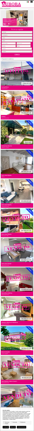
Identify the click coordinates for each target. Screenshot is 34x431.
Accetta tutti (5, 427)
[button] (2, 18)
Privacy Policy (12, 419)
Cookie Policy (6, 419)
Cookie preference (19, 418)
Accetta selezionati (21, 427)
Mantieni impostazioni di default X (24, 408)
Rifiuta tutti (13, 427)
